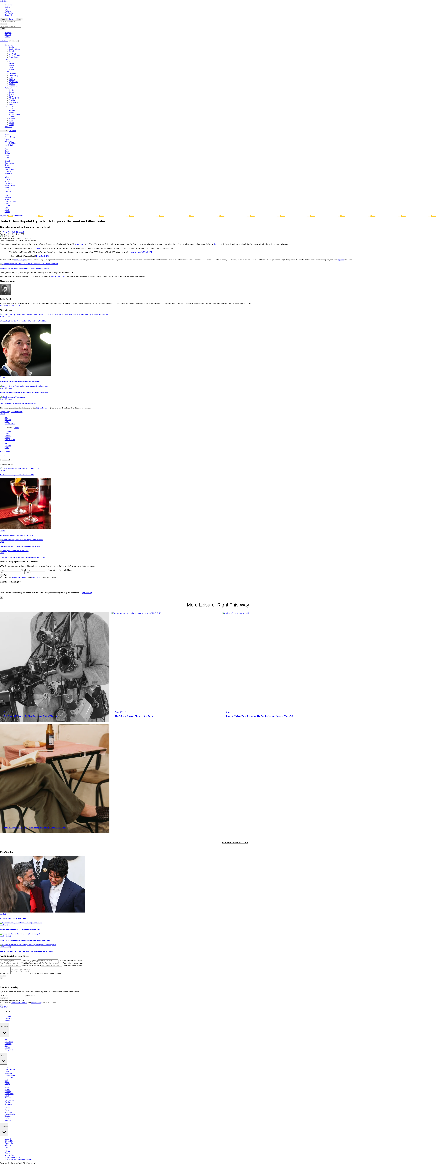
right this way (87, 593)
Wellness (8, 11)
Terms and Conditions (19, 577)
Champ (7, 1048)
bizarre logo (79, 244)
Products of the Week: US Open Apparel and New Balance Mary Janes (22, 557)
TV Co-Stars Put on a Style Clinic (13, 918)
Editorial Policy (10, 1141)
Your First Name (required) (31, 963)
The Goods (9, 13)
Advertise (8, 1145)
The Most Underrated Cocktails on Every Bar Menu (16, 535)
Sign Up (3, 575)
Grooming (12, 86)
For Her (12, 119)
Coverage (8, 1044)
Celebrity (12, 73)
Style (6, 9)
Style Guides (13, 82)
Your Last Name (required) (31, 965)
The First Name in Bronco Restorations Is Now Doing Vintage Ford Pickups (24, 392)
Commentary (13, 76)
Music (11, 67)
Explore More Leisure (235, 842)
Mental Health (14, 98)
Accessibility (9, 1155)
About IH (8, 1139)
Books (11, 63)
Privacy (7, 1151)
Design (11, 65)
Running (12, 104)
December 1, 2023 (43, 256)
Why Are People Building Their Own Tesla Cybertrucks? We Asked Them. (23, 321)
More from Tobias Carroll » (10, 305)
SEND (3, 976)
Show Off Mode (15, 55)
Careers (7, 1153)
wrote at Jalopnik (20, 260)
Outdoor (12, 116)
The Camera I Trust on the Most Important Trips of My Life (30, 716)
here (215, 244)
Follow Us (4, 19)
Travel (11, 51)
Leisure (2, 414)
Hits (6, 1040)
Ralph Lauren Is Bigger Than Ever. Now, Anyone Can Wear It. (20, 546)
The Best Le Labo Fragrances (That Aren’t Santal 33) (17, 475)
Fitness (11, 92)
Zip (22, 572)
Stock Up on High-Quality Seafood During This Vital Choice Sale (25, 940)
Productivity (13, 102)
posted (39, 248)
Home (11, 112)
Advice (11, 90)
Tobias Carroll (8, 232)
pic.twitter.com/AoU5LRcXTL (141, 252)
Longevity (12, 96)
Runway (12, 80)
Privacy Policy (36, 577)
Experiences (9, 5)
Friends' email (5, 973)
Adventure (13, 53)
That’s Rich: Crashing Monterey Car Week (134, 716)
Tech (11, 121)
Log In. (16, 428)
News (11, 78)
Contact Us (9, 1143)
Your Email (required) (29, 961)
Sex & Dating (14, 57)
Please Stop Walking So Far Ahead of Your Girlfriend (20, 929)
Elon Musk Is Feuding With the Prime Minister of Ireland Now (20, 381)
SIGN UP (4, 998)
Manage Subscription (12, 1157)
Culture (7, 7)
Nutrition (12, 100)
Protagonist (9, 1050)
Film (10, 61)
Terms (7, 1147)
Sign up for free (41, 408)
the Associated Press (58, 276)
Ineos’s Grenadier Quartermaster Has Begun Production (18, 403)
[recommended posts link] (54, 667)
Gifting (11, 125)
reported (341, 260)
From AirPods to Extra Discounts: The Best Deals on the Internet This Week (260, 716)
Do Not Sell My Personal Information (18, 1159)
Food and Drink (15, 114)
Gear (5, 712)
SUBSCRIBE (10, 424)
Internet (12, 69)
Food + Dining (14, 49)
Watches (12, 84)
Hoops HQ (8, 15)
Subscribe (12, 19)
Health (11, 94)
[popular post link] (19, 468)
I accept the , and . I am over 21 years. (29, 577)
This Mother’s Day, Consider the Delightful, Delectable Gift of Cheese (26, 951)
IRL (6, 1046)
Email (23, 570)
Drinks (11, 47)
